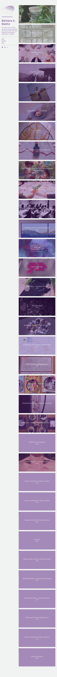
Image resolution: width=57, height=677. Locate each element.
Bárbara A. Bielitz (8, 22)
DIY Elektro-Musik (37, 305)
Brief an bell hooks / (37, 208)
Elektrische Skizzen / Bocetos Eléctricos (37, 364)
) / (37, 500)
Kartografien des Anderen (37, 32)
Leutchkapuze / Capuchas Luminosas (37, 286)
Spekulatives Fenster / (37, 227)
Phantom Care (37, 13)
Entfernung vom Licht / (37, 617)
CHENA (37, 91)
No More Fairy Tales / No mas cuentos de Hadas (37, 344)
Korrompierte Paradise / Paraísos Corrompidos (37, 325)
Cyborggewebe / (37, 383)
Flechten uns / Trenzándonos (37, 442)
